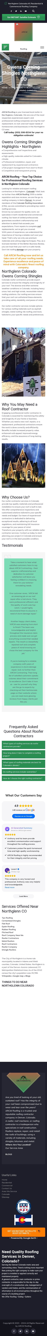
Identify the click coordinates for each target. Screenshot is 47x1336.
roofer (11, 1121)
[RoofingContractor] (24, 1206)
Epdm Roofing (8, 926)
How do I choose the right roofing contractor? (22, 778)
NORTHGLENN (33, 87)
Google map (18, 976)
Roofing (13, 1297)
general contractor (11, 1279)
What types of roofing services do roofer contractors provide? (20, 745)
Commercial (7, 1185)
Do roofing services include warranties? (20, 772)
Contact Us (7, 1188)
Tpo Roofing (7, 918)
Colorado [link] (30, 191)
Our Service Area (14, 1148)
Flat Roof (6, 923)
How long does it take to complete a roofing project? (22, 754)
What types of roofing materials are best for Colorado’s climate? (22, 763)
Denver (15, 1265)
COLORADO (17, 87)
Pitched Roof (7, 932)
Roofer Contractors (10, 938)
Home (4, 1179)
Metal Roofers (8, 941)
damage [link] (20, 249)
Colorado (22, 1265)
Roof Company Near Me (12, 935)
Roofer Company (9, 947)
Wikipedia (6, 976)
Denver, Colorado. (27, 1117)
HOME (5, 87)
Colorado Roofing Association (30, 203)
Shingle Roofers (9, 950)
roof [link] (39, 226)
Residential (7, 1182)
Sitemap (5, 1197)
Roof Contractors (9, 944)
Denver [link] (28, 200)
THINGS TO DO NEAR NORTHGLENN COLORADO (18, 983)
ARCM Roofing (22, 194)
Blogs (27, 976)
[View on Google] (7, 870)
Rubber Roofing (9, 929)
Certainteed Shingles (11, 921)
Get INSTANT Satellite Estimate (21, 17)
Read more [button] (9, 887)
